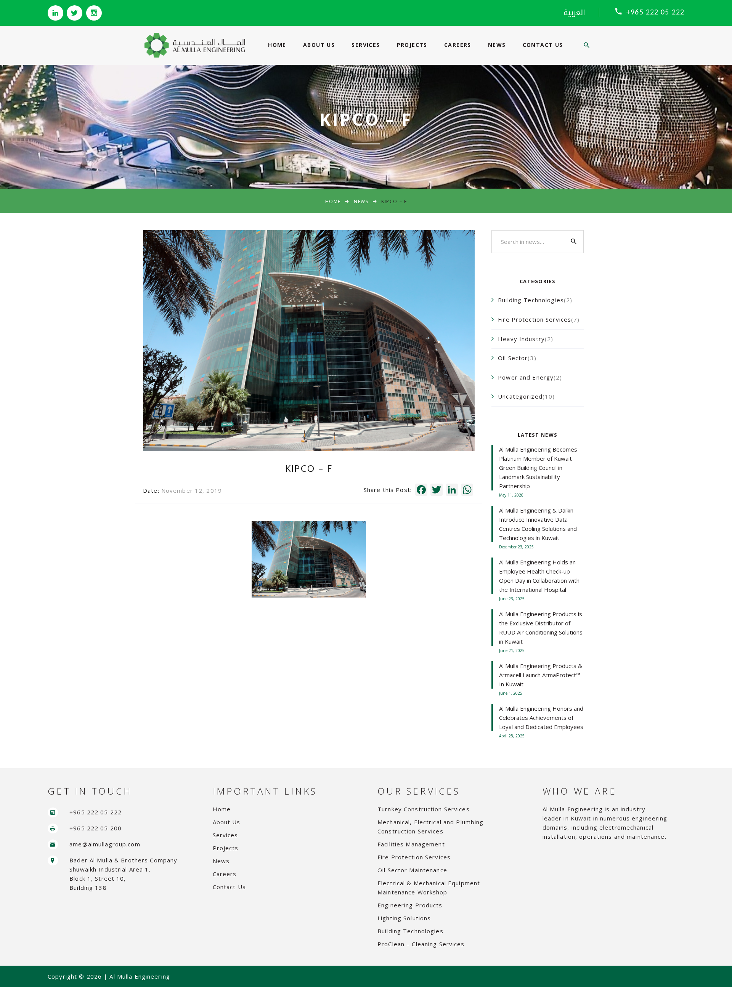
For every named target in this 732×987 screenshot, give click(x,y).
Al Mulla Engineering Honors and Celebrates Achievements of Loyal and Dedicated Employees (541, 718)
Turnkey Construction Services (423, 809)
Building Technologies (410, 931)
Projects (412, 44)
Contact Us (543, 44)
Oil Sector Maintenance (412, 870)
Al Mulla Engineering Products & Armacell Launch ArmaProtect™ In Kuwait (540, 675)
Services (366, 44)
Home (277, 44)
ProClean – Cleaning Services (421, 944)
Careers (457, 44)
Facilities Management (411, 844)
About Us (319, 44)
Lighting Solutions (404, 918)
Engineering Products (410, 905)
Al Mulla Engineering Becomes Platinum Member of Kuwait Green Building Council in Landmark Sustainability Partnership (538, 467)
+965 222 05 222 (655, 12)
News (497, 44)
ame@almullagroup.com (104, 844)
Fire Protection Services (414, 857)
